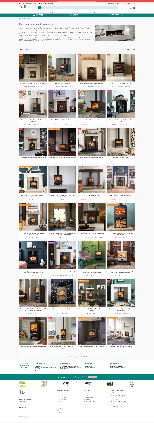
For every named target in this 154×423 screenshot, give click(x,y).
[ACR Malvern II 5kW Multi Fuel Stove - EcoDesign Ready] (33, 142)
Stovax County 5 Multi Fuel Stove (62, 83)
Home (20, 18)
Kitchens (66, 12)
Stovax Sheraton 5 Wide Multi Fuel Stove (92, 119)
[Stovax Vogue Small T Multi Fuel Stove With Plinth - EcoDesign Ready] (121, 293)
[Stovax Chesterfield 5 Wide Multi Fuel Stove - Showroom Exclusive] (92, 293)
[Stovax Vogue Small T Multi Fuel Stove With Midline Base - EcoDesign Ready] (33, 331)
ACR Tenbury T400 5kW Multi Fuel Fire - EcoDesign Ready (33, 83)
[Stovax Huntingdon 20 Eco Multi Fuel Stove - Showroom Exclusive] (92, 331)
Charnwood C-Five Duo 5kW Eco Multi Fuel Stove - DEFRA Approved (62, 196)
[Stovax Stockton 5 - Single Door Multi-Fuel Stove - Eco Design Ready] (33, 104)
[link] (70, 356)
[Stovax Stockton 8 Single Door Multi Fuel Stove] (121, 67)
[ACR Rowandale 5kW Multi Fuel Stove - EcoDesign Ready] (92, 217)
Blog (94, 12)
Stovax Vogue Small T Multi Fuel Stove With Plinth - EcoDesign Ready (120, 309)
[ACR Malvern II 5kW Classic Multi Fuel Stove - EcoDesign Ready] (121, 104)
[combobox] (78, 7)
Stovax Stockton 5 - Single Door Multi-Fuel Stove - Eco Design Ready (33, 120)
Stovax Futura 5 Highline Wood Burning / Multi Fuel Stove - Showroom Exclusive (121, 234)
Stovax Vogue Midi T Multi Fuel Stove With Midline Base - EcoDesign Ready (62, 347)
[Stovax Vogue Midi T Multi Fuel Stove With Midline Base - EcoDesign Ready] (62, 331)
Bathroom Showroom (62, 399)
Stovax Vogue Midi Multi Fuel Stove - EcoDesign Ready (62, 271)
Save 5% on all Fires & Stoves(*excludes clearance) (76, 1)
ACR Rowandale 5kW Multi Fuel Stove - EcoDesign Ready (91, 233)
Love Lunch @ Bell (61, 403)
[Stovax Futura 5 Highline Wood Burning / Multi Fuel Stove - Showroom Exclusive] (121, 217)
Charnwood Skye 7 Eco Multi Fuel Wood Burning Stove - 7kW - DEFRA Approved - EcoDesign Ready (91, 271)
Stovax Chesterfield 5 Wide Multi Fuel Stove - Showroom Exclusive (91, 309)
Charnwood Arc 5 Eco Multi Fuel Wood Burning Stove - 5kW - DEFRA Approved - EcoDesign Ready (62, 234)
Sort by (20, 49)
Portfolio (59, 412)
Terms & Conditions (88, 397)
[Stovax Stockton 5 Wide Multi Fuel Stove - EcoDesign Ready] (92, 142)
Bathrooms (58, 12)
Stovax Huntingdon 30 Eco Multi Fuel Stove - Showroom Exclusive (33, 196)
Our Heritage (60, 395)
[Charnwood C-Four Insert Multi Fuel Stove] (62, 293)
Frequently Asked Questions (90, 401)
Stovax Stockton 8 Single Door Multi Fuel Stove (120, 83)
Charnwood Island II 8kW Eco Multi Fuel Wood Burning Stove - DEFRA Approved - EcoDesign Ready (121, 271)
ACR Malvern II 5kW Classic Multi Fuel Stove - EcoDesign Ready (120, 120)
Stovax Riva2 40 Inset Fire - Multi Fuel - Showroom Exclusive (121, 347)
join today (92, 377)
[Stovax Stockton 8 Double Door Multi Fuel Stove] (121, 179)
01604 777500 (117, 3)
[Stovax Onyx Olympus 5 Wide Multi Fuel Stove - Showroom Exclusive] (62, 142)
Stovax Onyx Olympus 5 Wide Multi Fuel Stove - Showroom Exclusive (62, 158)
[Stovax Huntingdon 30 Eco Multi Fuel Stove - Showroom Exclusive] (33, 179)
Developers (108, 12)
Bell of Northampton (25, 416)
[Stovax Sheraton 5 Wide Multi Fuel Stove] (92, 104)
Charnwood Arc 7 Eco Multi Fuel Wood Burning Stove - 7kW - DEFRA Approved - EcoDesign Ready (33, 309)
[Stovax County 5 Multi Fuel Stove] (62, 67)
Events (89, 12)
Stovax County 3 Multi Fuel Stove (91, 195)
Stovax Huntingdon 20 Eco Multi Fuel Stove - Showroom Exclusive (91, 347)
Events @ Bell (60, 405)
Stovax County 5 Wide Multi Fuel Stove (120, 157)
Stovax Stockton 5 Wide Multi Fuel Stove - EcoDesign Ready (91, 158)
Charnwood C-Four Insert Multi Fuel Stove (62, 308)
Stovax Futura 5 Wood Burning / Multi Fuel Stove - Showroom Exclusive (33, 234)
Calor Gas (59, 401)
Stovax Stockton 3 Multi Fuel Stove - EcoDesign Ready (92, 83)
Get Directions (131, 3)
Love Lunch (83, 12)
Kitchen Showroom (61, 397)
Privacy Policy (87, 399)
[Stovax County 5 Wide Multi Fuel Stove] (121, 142)
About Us (59, 392)
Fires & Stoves (40, 12)
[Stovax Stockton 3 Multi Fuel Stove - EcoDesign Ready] (92, 67)
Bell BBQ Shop (50, 12)
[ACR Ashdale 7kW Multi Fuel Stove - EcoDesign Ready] (62, 104)
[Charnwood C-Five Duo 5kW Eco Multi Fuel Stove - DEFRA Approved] (62, 179)
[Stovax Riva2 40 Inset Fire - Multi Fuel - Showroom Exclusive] (121, 331)
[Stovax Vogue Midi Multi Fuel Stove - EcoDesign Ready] (62, 255)
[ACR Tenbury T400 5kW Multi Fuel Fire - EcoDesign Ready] (33, 67)
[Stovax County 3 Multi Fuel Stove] (92, 179)
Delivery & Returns (88, 395)
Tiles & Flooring (74, 12)
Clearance (114, 12)
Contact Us (86, 392)
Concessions (99, 12)
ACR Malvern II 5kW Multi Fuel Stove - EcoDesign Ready (33, 157)
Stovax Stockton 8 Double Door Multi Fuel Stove (121, 195)
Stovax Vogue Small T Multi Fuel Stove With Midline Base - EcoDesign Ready (33, 347)
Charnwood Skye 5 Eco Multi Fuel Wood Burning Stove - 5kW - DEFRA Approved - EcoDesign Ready (33, 271)
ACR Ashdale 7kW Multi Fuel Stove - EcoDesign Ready (62, 119)
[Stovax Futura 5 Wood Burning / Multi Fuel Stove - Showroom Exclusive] (33, 217)
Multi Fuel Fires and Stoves (26, 18)
